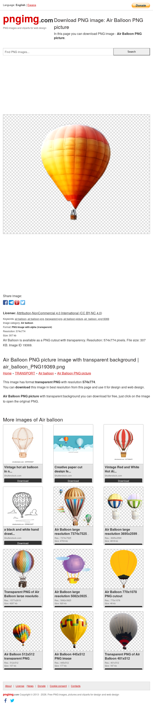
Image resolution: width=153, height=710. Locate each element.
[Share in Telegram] (11, 302)
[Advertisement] (76, 86)
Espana (31, 5)
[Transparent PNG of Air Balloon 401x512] (123, 631)
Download (22, 480)
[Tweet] (22, 302)
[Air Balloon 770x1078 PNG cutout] (123, 569)
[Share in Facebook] (5, 302)
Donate (42, 685)
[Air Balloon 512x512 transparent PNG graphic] (23, 631)
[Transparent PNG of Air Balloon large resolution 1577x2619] (23, 569)
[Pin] (17, 302)
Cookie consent (58, 685)
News (30, 685)
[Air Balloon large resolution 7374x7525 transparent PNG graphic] (73, 506)
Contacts (75, 685)
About (8, 685)
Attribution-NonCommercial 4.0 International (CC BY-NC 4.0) (59, 313)
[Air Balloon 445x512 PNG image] (73, 631)
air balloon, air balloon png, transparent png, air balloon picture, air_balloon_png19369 (62, 318)
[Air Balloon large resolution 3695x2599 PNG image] (123, 507)
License (20, 685)
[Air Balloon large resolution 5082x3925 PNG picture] (73, 569)
